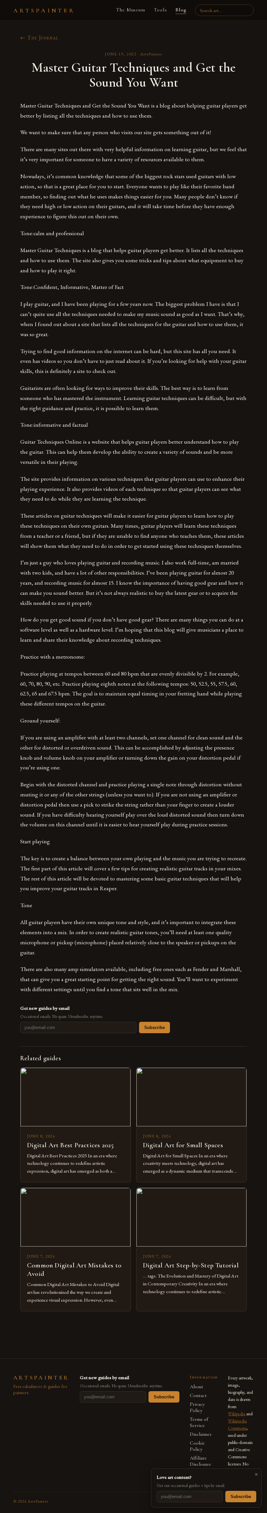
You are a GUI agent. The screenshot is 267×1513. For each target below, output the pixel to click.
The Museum (131, 10)
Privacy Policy (197, 1407)
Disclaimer (201, 1434)
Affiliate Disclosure (200, 1461)
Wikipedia (236, 1414)
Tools (160, 10)
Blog (181, 10)
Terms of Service (199, 1422)
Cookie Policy (197, 1446)
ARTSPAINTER (44, 10)
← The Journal (39, 37)
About (196, 1387)
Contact (198, 1395)
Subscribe (154, 1027)
